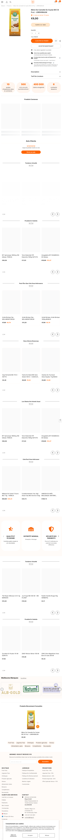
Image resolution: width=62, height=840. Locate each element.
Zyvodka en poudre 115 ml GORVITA (10, 654)
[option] (15, 22)
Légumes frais (20, 743)
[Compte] (7, 2)
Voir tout (31, 285)
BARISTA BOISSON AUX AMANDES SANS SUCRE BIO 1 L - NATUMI (30, 200)
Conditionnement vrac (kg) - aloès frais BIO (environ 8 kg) (31, 494)
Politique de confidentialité (25, 830)
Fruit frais (11, 743)
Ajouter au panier (41, 41)
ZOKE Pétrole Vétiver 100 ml (30, 653)
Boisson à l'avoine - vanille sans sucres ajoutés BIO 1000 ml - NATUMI (11, 200)
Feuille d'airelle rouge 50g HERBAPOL (49, 597)
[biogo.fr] (10, 689)
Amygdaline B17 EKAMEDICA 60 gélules (50, 256)
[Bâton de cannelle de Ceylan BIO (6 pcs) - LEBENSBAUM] (31, 719)
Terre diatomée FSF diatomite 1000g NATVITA (30, 256)
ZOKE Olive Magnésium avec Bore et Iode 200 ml (50, 654)
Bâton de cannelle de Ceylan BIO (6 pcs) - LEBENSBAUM (30, 733)
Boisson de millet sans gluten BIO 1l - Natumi (50, 200)
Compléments (37, 746)
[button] (2, 689)
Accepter (30, 835)
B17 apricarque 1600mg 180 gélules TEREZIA (10, 256)
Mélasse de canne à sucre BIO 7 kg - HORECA (10, 494)
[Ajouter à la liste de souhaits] (37, 723)
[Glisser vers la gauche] (53, 214)
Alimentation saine (17, 746)
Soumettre (45, 761)
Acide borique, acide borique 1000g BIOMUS (51, 318)
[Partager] (59, 41)
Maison (3, 5)
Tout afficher (23, 678)
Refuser (47, 835)
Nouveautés (47, 746)
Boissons (27, 746)
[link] (56, 41)
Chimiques (30, 743)
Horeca (51, 743)
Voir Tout (31, 165)
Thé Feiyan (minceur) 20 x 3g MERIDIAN (11, 597)
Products (9, 5)
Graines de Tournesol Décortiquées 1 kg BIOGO (49, 376)
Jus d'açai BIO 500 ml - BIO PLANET (30, 597)
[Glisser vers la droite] (57, 214)
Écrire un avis (31, 152)
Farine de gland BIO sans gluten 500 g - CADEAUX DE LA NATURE (30, 376)
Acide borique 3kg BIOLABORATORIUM (28, 318)
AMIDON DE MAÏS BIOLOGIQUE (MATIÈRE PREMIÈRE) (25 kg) (48, 495)
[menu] (2, 2)
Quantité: (33, 30)
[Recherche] (10, 2)
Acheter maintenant (46, 46)
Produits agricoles (41, 743)
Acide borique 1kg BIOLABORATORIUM (8, 318)
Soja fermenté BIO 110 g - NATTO (10, 376)
